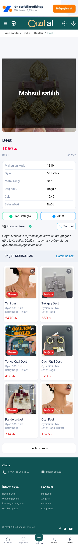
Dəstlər (38, 33)
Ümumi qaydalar (11, 498)
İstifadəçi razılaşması (13, 503)
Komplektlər (47, 508)
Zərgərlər (45, 498)
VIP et (60, 216)
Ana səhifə (12, 33)
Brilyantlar (46, 503)
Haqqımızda (8, 493)
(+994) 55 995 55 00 (18, 472)
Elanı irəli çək (22, 216)
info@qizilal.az (53, 472)
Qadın (26, 33)
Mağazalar (46, 493)
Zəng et (68, 226)
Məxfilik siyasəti (10, 508)
